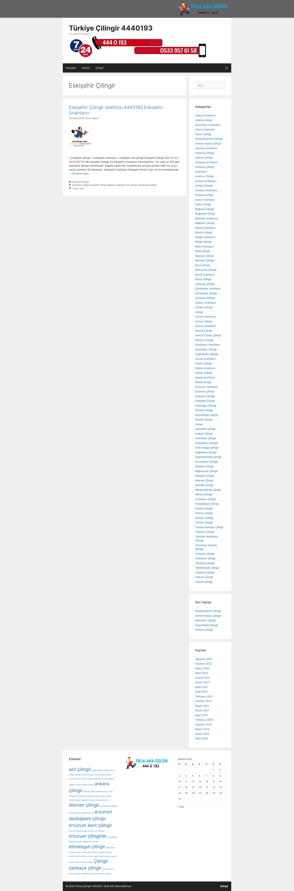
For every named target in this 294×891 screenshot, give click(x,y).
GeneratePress (123, 886)
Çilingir (100, 67)
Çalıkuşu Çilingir (205, 283)
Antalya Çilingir (204, 195)
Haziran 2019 (203, 724)
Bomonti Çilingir (204, 260)
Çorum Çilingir (203, 321)
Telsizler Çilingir (204, 531)
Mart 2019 (201, 738)
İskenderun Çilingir (206, 443)
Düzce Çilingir (203, 363)
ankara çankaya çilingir (85, 785)
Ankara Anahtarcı (206, 181)
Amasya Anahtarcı (206, 162)
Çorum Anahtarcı (205, 316)
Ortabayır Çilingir (205, 499)
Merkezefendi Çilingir (208, 489)
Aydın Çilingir (203, 204)
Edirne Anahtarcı (205, 368)
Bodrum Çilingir (204, 255)
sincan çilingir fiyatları (77, 856)
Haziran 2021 (203, 701)
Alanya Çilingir (204, 157)
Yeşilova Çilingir (204, 572)
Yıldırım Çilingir (204, 577)
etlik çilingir (110, 848)
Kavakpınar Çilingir (206, 461)
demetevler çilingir (88, 800)
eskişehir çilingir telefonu (102, 185)
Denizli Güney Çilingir (208, 335)
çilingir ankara (107, 869)
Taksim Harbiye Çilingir (209, 527)
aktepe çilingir (97, 770)
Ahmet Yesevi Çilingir (208, 143)
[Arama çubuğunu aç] (226, 68)
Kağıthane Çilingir (206, 452)
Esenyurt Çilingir (205, 396)
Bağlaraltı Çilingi (205, 213)
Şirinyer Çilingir (204, 517)
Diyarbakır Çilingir (206, 349)
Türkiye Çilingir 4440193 (111, 28)
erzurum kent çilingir (90, 825)
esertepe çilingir (75, 842)
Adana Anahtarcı (205, 115)
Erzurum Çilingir (204, 391)
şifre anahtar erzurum (102, 874)
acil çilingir (80, 769)
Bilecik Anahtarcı (205, 227)
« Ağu (180, 806)
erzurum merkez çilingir (78, 831)
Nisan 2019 (202, 733)
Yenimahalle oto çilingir (84, 862)
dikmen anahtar (102, 800)
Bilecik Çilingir (203, 232)
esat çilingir (112, 837)
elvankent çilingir (87, 813)
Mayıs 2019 (202, 729)
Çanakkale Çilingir (206, 293)
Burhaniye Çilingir (206, 269)
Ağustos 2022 (203, 659)
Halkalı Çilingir (204, 433)
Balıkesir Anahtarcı (206, 218)
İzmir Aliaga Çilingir (207, 447)
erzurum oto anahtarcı (96, 831)
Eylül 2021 (201, 691)
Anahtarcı (201, 171)
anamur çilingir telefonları (91, 779)
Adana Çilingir (203, 120)
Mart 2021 (201, 715)
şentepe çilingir (87, 874)
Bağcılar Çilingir (204, 209)
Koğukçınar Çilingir (206, 471)
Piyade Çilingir (204, 508)
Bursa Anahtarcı (205, 274)
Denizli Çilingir (203, 330)
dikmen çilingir (84, 805)
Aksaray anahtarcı (206, 148)
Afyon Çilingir (203, 134)
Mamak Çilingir (204, 480)
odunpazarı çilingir (147, 185)
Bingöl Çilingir (203, 241)
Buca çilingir (202, 265)
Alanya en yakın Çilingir (84, 775)
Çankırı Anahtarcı (205, 302)
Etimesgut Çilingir (206, 405)
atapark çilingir (89, 792)
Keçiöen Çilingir (204, 466)
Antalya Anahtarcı (206, 190)
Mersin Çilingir (204, 494)
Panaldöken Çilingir (207, 503)
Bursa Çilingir (203, 279)
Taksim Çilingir (204, 522)
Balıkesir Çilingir (205, 223)
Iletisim (86, 67)
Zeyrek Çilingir (204, 581)
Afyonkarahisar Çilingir (209, 138)
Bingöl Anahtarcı (205, 237)
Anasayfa (71, 67)
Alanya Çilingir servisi (102, 775)
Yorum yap (77, 188)
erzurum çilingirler (88, 836)
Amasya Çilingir (204, 166)
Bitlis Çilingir (202, 251)
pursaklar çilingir (104, 852)
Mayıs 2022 (202, 668)
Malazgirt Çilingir (205, 620)
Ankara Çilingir (204, 185)
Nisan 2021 (202, 710)
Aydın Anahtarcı (205, 199)
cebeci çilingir (99, 796)
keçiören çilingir (75, 852)
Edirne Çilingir (203, 372)
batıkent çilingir (102, 792)
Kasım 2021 (202, 682)
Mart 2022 (201, 673)
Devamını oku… (81, 173)
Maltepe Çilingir (204, 475)
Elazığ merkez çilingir (108, 806)
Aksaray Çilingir (204, 152)
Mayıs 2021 (202, 705)
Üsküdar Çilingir (205, 553)
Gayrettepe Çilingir (206, 415)
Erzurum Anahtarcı (206, 386)
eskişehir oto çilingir (127, 185)
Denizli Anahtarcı (205, 326)
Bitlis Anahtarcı (204, 246)
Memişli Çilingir (204, 485)
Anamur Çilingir (204, 176)
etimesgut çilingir (87, 846)
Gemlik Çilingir (204, 419)
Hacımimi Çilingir (205, 428)
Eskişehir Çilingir (80, 181)
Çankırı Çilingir (204, 307)
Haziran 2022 (203, 663)
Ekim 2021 (201, 687)
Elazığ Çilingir (203, 382)
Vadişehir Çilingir (205, 558)
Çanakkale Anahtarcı (208, 288)
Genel (198, 424)
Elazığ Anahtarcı (205, 377)
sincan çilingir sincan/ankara (98, 856)
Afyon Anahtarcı (205, 129)
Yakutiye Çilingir (205, 563)
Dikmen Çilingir (204, 340)
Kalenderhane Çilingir (208, 457)
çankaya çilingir (85, 868)
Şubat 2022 (202, 677)
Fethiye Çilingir (204, 410)
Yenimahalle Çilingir (207, 567)
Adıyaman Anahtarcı (207, 124)
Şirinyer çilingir (75, 874)
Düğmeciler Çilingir (206, 354)
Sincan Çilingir (204, 513)
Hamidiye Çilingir (205, 438)
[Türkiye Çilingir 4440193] (137, 46)
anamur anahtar (75, 779)
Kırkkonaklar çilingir (90, 852)
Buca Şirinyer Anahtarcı (84, 796)
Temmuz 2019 (204, 719)
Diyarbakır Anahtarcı (207, 344)
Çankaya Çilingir (205, 297)
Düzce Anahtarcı (205, 358)
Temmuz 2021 (204, 696)
